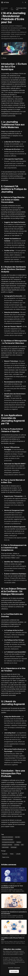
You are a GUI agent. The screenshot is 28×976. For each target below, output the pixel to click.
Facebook (4, 853)
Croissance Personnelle (7, 839)
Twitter (12, 853)
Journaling (16, 844)
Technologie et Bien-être (21, 8)
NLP (22, 844)
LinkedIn (18, 853)
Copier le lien (5, 857)
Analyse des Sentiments (7, 837)
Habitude (19, 842)
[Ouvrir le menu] (25, 2)
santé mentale (5, 847)
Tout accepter (14, 971)
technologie (13, 847)
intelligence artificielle (7, 844)
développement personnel (8, 842)
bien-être (17, 837)
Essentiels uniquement (14, 967)
